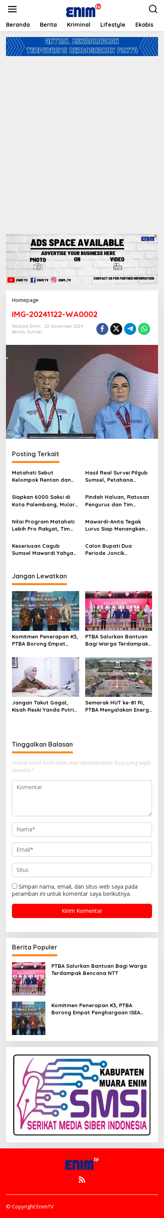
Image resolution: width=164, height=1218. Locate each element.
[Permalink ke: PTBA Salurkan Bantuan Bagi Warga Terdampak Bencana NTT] (118, 610)
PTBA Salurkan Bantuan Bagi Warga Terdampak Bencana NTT (116, 640)
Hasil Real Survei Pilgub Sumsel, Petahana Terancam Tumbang (116, 476)
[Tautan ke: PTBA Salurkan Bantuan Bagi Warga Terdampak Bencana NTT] (28, 978)
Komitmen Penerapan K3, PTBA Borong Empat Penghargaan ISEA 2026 (45, 640)
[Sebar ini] (102, 329)
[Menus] (12, 9)
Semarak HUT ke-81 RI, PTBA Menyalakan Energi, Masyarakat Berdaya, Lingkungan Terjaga (118, 706)
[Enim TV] (83, 8)
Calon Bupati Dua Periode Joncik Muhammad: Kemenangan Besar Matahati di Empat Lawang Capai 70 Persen (117, 549)
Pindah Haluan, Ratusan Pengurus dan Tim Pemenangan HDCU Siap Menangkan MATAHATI (117, 501)
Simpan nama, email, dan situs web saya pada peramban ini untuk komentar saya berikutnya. (75, 890)
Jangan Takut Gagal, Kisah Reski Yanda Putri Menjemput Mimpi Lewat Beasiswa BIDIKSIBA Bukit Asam (45, 706)
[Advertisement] (82, 142)
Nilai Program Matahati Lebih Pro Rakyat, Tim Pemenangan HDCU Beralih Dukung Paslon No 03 (43, 525)
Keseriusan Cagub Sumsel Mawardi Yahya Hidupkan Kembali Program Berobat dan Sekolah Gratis (42, 549)
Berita (18, 332)
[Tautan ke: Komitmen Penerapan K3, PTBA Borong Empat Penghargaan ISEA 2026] (28, 1017)
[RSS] (82, 1179)
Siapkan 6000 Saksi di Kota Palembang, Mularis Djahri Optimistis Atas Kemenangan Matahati (45, 501)
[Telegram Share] (130, 329)
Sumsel (34, 332)
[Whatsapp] (144, 329)
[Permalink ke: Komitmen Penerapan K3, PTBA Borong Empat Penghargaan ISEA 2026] (45, 610)
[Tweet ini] (116, 329)
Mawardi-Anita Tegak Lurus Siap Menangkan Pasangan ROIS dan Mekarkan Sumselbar (115, 525)
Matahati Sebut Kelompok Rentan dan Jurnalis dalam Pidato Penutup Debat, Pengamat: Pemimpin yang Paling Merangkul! (43, 476)
